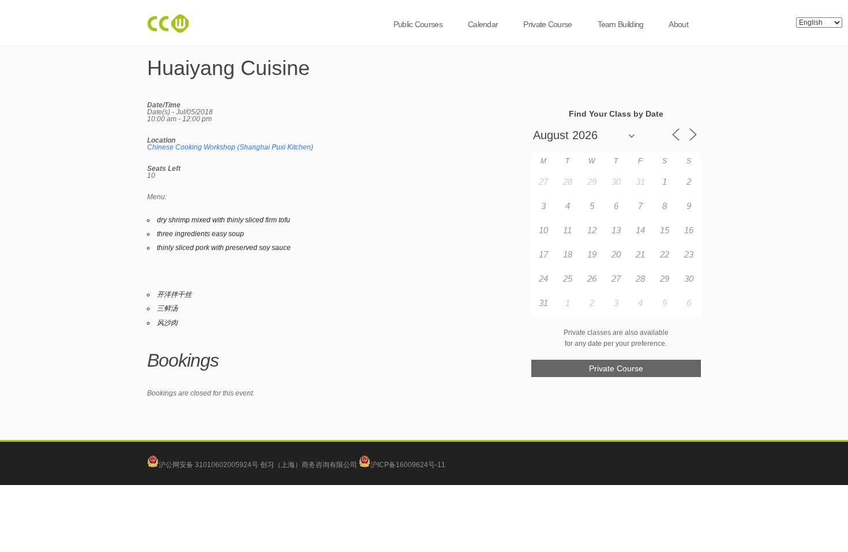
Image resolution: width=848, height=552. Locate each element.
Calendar (483, 24)
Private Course (547, 24)
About (678, 24)
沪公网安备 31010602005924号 (208, 465)
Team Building (621, 24)
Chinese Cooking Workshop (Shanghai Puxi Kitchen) (230, 147)
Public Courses (417, 24)
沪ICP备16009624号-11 (407, 465)
